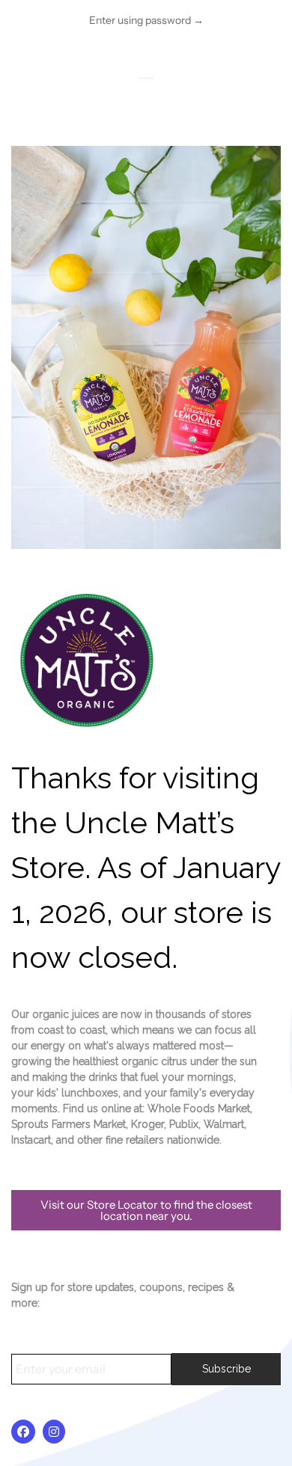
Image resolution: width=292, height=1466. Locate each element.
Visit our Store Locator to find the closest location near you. (146, 1210)
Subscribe (226, 1369)
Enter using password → (146, 20)
